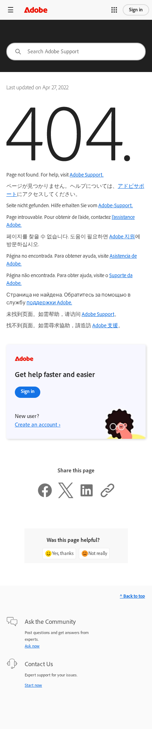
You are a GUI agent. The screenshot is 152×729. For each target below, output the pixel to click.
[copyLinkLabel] (107, 496)
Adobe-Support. (115, 205)
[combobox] (76, 51)
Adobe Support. (87, 175)
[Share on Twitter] (66, 496)
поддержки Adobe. (49, 302)
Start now (33, 685)
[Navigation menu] (10, 9)
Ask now (32, 646)
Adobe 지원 (122, 236)
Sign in (136, 10)
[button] (114, 10)
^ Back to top (132, 596)
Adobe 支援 (105, 325)
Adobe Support (98, 314)
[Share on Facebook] (45, 496)
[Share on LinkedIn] (86, 496)
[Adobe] (35, 9)
